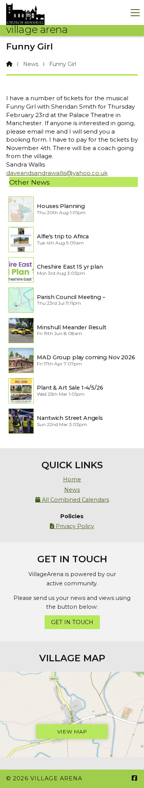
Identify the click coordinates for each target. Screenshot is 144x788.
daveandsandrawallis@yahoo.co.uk (57, 173)
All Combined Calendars (72, 499)
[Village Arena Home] (25, 12)
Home (72, 479)
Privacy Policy (72, 526)
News (30, 64)
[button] (135, 12)
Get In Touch (72, 622)
